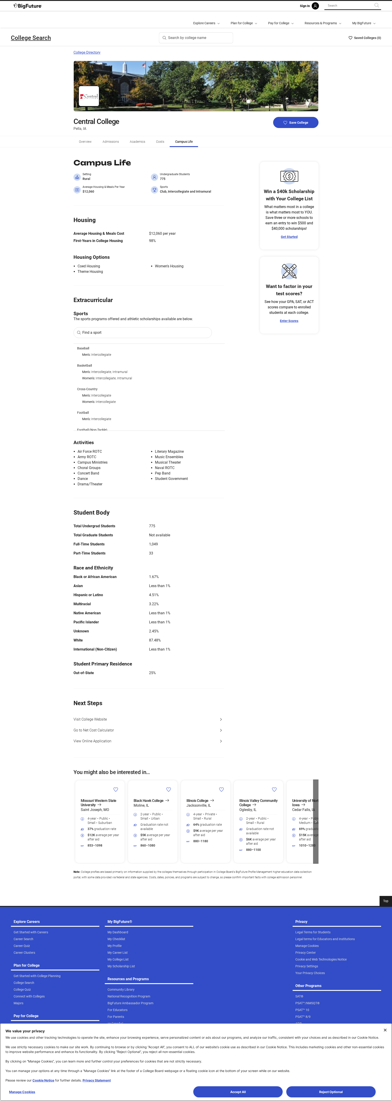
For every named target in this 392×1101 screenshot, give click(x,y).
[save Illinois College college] (221, 789)
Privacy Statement (97, 1080)
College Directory (87, 52)
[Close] (385, 1030)
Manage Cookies (22, 1092)
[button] (76, 821)
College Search (31, 37)
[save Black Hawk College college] (168, 789)
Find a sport (91, 332)
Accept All (238, 1092)
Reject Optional (331, 1092)
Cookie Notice (43, 1080)
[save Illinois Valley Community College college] (274, 789)
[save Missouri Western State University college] (116, 789)
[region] (149, 387)
